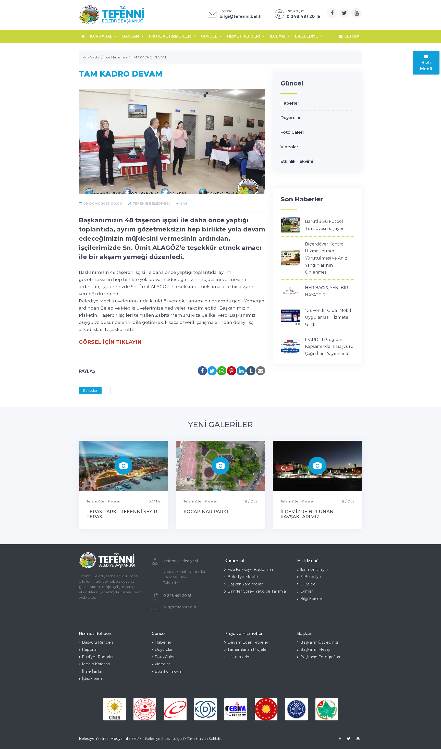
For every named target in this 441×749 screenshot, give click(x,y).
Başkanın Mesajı (315, 649)
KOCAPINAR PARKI (205, 511)
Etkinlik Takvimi (296, 161)
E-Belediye (307, 36)
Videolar (289, 146)
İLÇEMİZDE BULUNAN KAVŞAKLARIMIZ (307, 514)
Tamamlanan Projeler (247, 649)
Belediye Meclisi (242, 576)
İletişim (351, 36)
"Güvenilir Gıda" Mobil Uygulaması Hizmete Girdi (328, 317)
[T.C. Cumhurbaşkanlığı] (266, 709)
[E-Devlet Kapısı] (175, 709)
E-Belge (308, 584)
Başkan (131, 36)
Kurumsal (101, 36)
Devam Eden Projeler (247, 642)
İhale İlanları (92, 671)
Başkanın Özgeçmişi (319, 642)
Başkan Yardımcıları (245, 584)
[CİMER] (114, 709)
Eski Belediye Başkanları (250, 569)
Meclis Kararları (96, 663)
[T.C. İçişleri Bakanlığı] (144, 709)
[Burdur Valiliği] (296, 709)
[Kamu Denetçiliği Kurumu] (205, 709)
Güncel (209, 36)
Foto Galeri (292, 132)
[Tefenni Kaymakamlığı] (326, 709)
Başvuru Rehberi (97, 642)
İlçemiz (278, 36)
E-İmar (306, 591)
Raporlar (90, 649)
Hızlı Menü (426, 65)
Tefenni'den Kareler (103, 501)
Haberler (289, 103)
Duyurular (290, 117)
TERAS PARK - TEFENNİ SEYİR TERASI (122, 514)
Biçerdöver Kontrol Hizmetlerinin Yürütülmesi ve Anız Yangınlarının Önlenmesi (326, 258)
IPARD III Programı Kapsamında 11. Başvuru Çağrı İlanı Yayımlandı (329, 346)
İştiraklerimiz (93, 678)
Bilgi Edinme (312, 598)
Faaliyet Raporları (98, 656)
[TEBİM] (235, 709)
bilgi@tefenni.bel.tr (180, 607)
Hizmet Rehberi (244, 36)
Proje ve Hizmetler (170, 36)
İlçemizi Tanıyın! (314, 569)
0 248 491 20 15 (177, 595)
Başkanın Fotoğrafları (320, 656)
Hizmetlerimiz (240, 656)
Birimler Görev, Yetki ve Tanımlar (257, 591)
